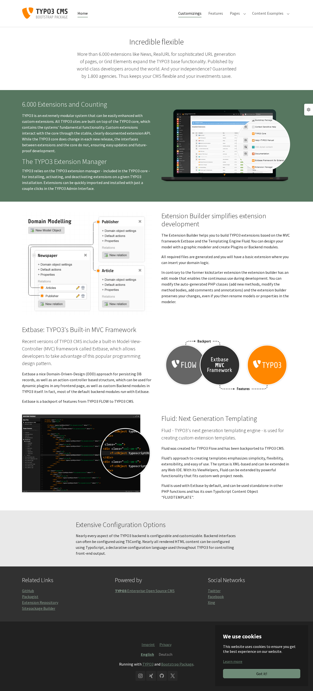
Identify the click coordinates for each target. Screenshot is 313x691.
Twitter (214, 590)
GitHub (28, 590)
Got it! (261, 673)
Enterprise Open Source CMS (145, 590)
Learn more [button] (232, 661)
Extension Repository (40, 602)
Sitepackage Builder (38, 608)
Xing (211, 602)
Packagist (30, 596)
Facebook (216, 596)
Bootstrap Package (177, 664)
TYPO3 (148, 664)
